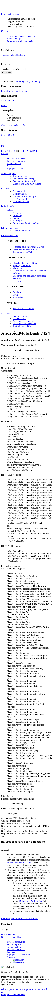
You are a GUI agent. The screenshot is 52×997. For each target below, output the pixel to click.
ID (37, 151)
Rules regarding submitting (28, 81)
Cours (15, 295)
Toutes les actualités (22, 326)
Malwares (17, 268)
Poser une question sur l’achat (20, 41)
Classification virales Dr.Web (26, 263)
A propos (17, 213)
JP (23, 151)
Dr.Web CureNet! (21, 201)
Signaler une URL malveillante (27, 184)
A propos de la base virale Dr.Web (28, 247)
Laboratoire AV (14, 163)
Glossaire (17, 281)
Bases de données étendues (25, 249)
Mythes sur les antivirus (23, 308)
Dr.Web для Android (19, 862)
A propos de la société (17, 168)
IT (20, 151)
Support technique (16, 21)
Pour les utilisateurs (16, 949)
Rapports (17, 218)
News (9, 166)
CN (7, 151)
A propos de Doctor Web (18, 954)
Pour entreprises (14, 944)
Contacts (11, 957)
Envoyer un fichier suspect (25, 178)
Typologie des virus (22, 265)
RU (3, 151)
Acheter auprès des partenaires (21, 36)
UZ (30, 151)
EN (11, 151)
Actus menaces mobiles (23, 321)
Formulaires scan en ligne (24, 196)
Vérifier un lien (20, 194)
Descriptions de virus (22, 230)
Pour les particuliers (16, 158)
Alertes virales (19, 318)
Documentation (15, 24)
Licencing (17, 215)
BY (34, 151)
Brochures (17, 292)
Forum (4, 105)
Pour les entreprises (16, 161)
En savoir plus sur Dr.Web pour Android (19, 918)
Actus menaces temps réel (24, 323)
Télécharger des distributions (21, 26)
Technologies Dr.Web (22, 252)
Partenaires (12, 952)
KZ (27, 151)
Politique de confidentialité (13, 994)
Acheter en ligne (14, 38)
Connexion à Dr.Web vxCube (26, 223)
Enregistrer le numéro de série (21, 19)
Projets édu (18, 297)
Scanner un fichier (21, 191)
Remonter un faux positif (24, 181)
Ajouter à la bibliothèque (14, 55)
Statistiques (18, 220)
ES (14, 151)
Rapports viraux (20, 316)
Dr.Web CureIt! (20, 199)
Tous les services (20, 176)
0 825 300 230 (7, 100)
